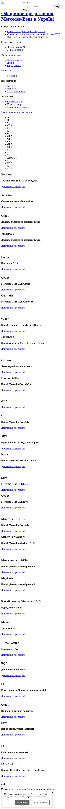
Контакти (12, 86)
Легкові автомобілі (17, 47)
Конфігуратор (14, 104)
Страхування (14, 65)
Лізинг (10, 62)
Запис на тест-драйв (17, 107)
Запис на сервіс (15, 50)
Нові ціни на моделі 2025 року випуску (27, 37)
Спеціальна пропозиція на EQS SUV (26, 31)
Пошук (57, 6)
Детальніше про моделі (13, 186)
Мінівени (12, 75)
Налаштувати (40, 802)
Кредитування (14, 60)
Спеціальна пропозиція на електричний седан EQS (33, 34)
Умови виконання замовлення (16, 112)
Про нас (11, 88)
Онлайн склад (14, 101)
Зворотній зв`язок (16, 91)
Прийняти (22, 802)
